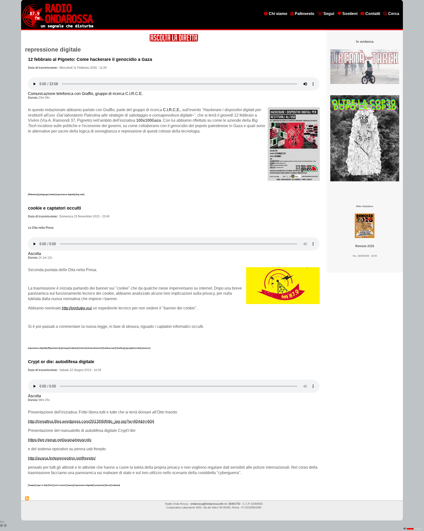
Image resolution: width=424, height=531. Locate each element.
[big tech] (80, 194)
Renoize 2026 (364, 246)
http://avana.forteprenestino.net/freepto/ (61, 458)
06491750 (234, 503)
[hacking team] (110, 348)
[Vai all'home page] (57, 27)
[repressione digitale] (66, 194)
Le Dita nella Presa (40, 227)
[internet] (83, 348)
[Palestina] (33, 194)
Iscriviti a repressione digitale (27, 498)
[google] (130, 348)
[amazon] (146, 348)
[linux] (108, 485)
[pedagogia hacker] (47, 194)
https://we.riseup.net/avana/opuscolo (59, 440)
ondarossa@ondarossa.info (207, 503)
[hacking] (121, 348)
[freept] (31, 485)
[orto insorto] (60, 485)
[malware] (74, 348)
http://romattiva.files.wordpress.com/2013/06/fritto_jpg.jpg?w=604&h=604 (91, 421)
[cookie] (138, 348)
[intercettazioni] (95, 348)
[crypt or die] (41, 485)
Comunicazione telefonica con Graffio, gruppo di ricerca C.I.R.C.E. (85, 94)
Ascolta (34, 254)
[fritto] (51, 485)
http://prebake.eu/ (77, 308)
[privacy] (65, 348)
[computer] (99, 485)
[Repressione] (54, 348)
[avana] (70, 485)
